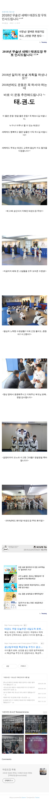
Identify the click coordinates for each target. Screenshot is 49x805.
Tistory (37, 797)
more (45, 712)
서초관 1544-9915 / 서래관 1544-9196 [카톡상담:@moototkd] (17, 774)
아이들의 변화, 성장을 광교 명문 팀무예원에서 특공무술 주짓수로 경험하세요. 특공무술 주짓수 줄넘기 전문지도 (24, 652)
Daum (24, 797)
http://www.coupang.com (13, 625)
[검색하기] (46, 3)
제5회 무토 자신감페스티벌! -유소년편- (15, 697)
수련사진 (7, 677)
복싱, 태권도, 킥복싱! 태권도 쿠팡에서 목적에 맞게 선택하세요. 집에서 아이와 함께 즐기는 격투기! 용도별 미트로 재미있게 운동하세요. (24, 633)
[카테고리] (3, 3)
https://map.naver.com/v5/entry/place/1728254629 (22, 643)
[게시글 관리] (14, 666)
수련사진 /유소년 (8, 12)
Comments (6, 759)
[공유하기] (11, 666)
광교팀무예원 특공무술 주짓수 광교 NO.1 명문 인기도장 (22, 647)
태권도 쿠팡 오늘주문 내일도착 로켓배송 (24, 629)
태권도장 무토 (9, 769)
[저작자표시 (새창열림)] (29, 666)
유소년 (13, 677)
